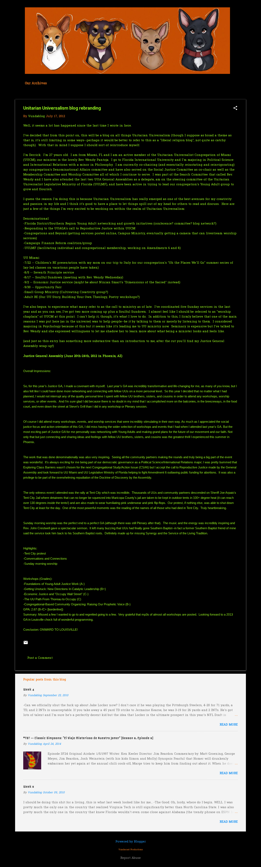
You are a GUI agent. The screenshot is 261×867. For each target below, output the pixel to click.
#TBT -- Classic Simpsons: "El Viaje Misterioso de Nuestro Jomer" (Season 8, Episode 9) (88, 738)
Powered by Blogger (130, 841)
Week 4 (28, 689)
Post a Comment (40, 658)
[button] (235, 108)
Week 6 (28, 786)
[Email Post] (25, 644)
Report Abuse (130, 858)
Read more (229, 724)
